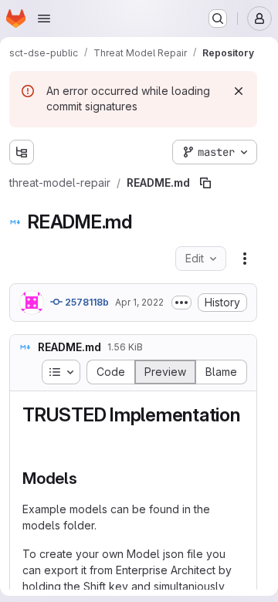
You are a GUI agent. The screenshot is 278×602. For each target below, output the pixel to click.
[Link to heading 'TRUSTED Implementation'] (32, 438)
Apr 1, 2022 (139, 302)
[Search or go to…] (217, 18)
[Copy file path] (205, 183)
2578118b (86, 302)
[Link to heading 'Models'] (86, 478)
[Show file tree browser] (21, 152)
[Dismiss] (238, 91)
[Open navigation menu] (44, 18)
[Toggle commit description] (181, 302)
